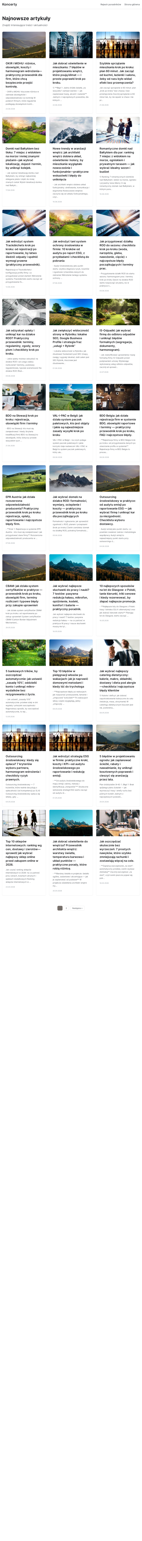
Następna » (77, 908)
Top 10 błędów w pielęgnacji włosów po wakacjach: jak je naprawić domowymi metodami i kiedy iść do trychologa (70, 678)
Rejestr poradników (111, 4)
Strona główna (132, 4)
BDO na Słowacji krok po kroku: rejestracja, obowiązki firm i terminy (22, 419)
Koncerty (9, 4)
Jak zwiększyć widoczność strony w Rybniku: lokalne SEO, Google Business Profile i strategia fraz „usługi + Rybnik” (71, 338)
